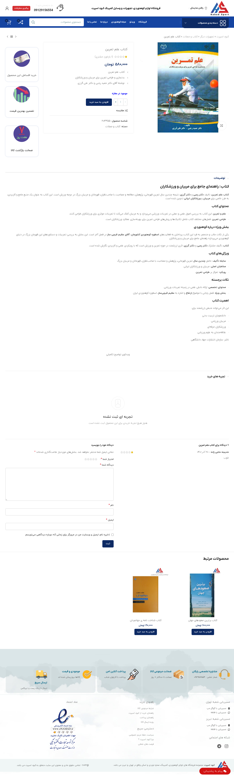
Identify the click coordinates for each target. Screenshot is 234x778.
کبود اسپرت (223, 36)
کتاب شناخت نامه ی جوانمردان (145, 620)
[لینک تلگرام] (219, 746)
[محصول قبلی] (16, 37)
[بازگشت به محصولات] (12, 37)
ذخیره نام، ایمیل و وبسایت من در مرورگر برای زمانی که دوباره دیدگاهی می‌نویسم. (67, 534)
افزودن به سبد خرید (98, 102)
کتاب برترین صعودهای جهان (202, 620)
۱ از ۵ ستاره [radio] (96, 459)
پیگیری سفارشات (21, 8)
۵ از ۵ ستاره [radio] (85, 459)
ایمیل (110, 520)
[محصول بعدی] (7, 37)
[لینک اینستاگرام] (226, 746)
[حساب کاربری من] (7, 8)
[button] (203, 632)
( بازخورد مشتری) (104, 56)
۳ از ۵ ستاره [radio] (91, 459)
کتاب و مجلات (190, 36)
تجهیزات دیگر (207, 36)
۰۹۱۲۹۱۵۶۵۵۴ (199, 677)
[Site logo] (220, 8)
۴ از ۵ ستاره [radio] (88, 459)
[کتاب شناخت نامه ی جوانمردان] (146, 591)
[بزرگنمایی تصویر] (221, 125)
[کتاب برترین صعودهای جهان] (203, 591)
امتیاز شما (107, 459)
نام (111, 505)
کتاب (225, 186)
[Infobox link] (49, 8)
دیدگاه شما (107, 465)
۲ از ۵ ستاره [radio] (93, 459)
